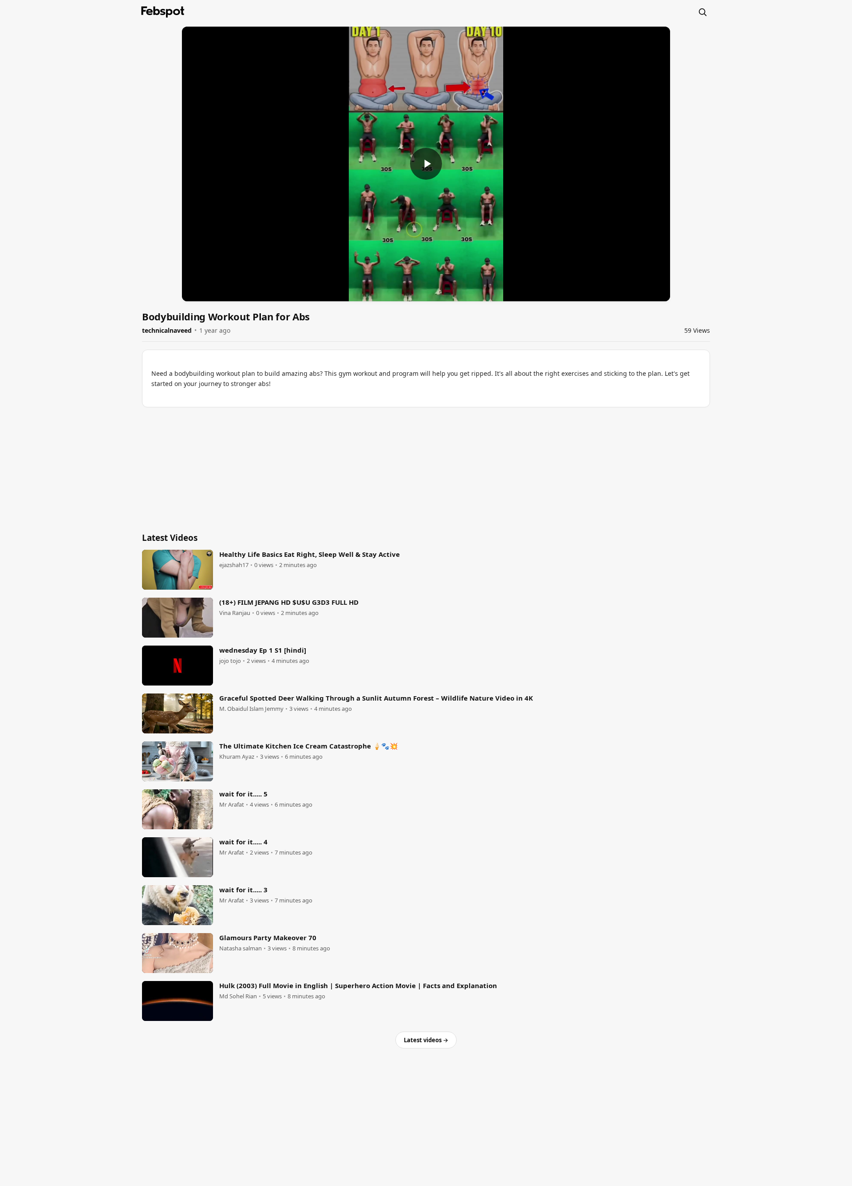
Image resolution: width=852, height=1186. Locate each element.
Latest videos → (426, 1040)
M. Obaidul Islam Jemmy (251, 709)
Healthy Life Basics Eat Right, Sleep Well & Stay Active (309, 554)
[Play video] (426, 164)
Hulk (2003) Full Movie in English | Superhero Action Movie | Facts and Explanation (358, 985)
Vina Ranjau (234, 613)
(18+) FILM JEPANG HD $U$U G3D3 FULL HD (289, 602)
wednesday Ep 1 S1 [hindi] (262, 650)
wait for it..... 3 (243, 889)
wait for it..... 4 (243, 841)
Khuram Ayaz (236, 756)
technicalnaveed (167, 330)
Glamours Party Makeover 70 (267, 937)
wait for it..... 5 (243, 793)
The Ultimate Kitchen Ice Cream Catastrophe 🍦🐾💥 (308, 745)
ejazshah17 (233, 565)
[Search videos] (702, 12)
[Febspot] (163, 12)
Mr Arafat (231, 804)
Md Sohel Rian (238, 996)
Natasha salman (240, 948)
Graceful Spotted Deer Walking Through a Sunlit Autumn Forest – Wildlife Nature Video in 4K (376, 697)
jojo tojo (230, 661)
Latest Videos (169, 538)
